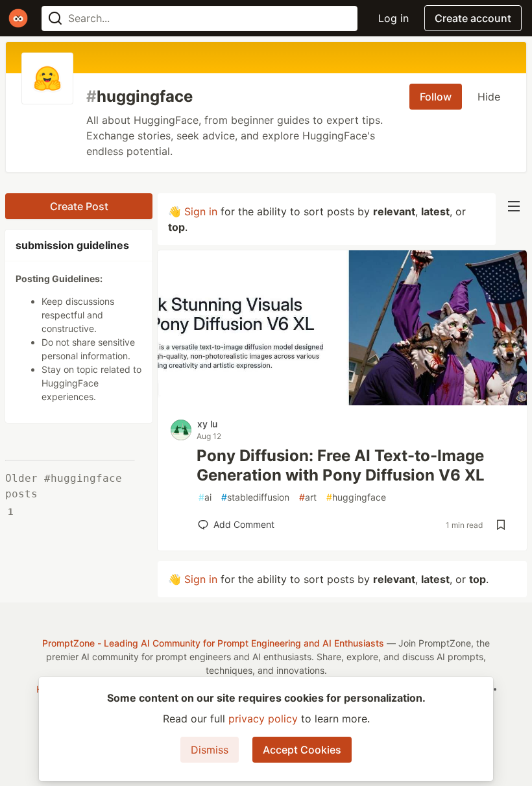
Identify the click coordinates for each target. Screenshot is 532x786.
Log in (393, 18)
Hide (489, 96)
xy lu (207, 423)
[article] (342, 401)
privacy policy (263, 718)
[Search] (55, 18)
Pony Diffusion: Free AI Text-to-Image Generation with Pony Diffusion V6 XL (341, 465)
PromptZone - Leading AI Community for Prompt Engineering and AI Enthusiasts (213, 643)
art (308, 497)
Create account (473, 18)
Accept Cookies (302, 749)
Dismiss (209, 749)
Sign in (200, 211)
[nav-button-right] (514, 206)
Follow (436, 96)
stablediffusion (255, 497)
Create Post (79, 206)
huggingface (356, 497)
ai (205, 497)
